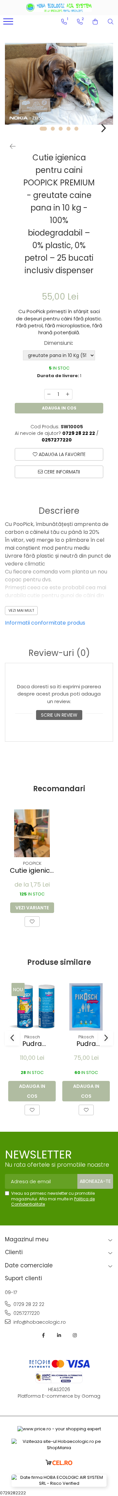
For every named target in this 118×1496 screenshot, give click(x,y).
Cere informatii (61, 472)
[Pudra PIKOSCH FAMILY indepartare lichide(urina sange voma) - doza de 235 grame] (32, 1007)
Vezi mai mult (21, 610)
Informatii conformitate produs (45, 623)
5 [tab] (76, 128)
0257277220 (26, 1313)
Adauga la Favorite (61, 454)
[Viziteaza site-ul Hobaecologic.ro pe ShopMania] (59, 1445)
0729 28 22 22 (28, 1304)
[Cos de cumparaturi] (95, 21)
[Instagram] (75, 1335)
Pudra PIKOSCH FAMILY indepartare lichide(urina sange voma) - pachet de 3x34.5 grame (86, 1044)
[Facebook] (43, 1335)
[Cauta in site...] (110, 21)
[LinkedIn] (59, 1335)
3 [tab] (60, 128)
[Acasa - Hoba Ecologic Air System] (59, 7)
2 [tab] (52, 128)
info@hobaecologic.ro (39, 1322)
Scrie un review (59, 715)
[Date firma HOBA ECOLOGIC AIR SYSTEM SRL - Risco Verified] (59, 1481)
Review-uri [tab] (59, 653)
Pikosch (32, 1037)
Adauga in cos (59, 408)
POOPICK (32, 863)
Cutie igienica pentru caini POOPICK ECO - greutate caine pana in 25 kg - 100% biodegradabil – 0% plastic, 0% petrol (32, 870)
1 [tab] (43, 128)
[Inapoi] (10, 146)
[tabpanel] (59, 84)
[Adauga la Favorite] (32, 921)
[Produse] (9, 23)
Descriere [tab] (59, 511)
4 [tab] (68, 128)
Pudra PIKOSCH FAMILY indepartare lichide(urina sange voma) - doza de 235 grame (32, 1044)
